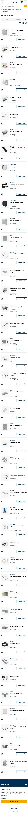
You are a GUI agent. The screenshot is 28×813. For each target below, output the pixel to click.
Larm (13, 9)
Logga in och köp (21, 39)
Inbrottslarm (18, 9)
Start (2, 9)
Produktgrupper (7, 9)
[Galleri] (26, 23)
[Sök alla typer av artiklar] (25, 6)
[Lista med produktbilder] (23, 23)
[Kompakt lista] (20, 23)
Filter (7, 19)
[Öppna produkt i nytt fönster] (2, 40)
